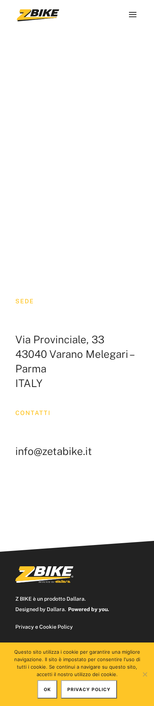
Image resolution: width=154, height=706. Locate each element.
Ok (47, 689)
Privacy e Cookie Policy (44, 627)
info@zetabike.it (53, 451)
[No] (144, 674)
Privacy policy (89, 689)
